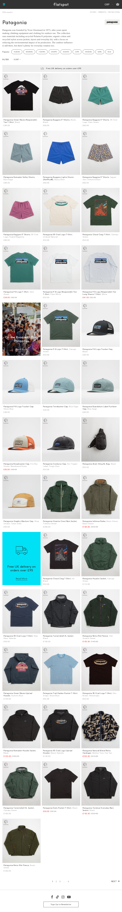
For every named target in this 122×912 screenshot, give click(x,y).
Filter (5, 59)
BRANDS (102, 12)
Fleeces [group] (17, 52)
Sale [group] (109, 52)
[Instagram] (63, 897)
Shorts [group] (54, 52)
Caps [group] (77, 52)
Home (93, 12)
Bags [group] (100, 52)
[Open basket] (117, 4)
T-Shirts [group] (42, 52)
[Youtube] (69, 897)
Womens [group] (29, 52)
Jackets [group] (66, 52)
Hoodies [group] (88, 52)
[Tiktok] (57, 897)
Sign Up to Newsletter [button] (61, 904)
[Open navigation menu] (4, 4)
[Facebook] (52, 897)
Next (114, 881)
